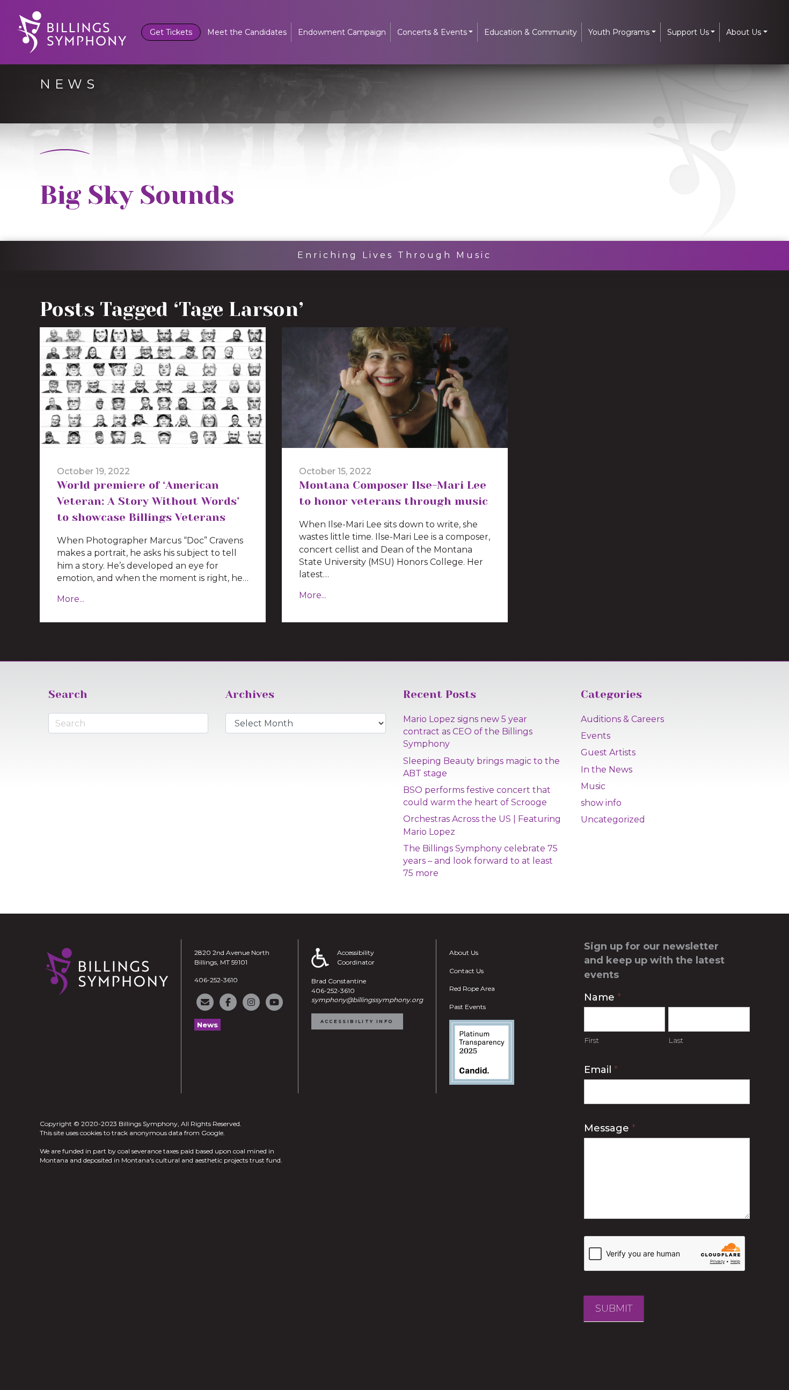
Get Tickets (171, 32)
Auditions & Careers (622, 719)
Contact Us (466, 971)
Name (602, 997)
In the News (606, 769)
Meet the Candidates (247, 32)
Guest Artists (608, 752)
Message (609, 1128)
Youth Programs (618, 32)
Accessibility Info (357, 1021)
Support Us (688, 32)
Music (593, 786)
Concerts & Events (432, 32)
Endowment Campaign (342, 32)
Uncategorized (613, 819)
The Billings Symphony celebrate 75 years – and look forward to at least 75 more (480, 860)
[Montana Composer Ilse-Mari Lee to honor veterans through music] (395, 387)
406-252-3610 (216, 980)
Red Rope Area (472, 988)
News (207, 1024)
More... (70, 599)
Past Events (467, 1007)
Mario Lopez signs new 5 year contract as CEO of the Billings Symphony (467, 731)
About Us (743, 32)
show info (601, 803)
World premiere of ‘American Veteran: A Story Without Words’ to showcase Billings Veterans (148, 501)
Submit (613, 1308)
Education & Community (530, 32)
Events (595, 736)
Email (601, 1070)
